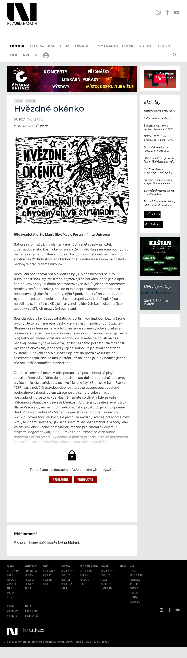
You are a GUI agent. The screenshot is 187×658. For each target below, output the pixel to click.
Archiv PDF (13, 615)
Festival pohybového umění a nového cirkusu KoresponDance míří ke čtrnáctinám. (159, 192)
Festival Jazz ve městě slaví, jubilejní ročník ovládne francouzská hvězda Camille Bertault (159, 203)
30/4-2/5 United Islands (156, 302)
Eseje (10, 588)
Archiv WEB (13, 611)
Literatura (42, 46)
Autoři (134, 588)
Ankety (10, 593)
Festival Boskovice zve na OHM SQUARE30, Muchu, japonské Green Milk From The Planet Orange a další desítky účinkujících (159, 149)
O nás (133, 571)
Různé (145, 46)
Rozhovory (13, 571)
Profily (11, 575)
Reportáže (12, 584)
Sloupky (106, 584)
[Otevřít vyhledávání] (174, 55)
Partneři (135, 601)
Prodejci (135, 579)
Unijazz (134, 597)
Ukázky (29, 584)
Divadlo (84, 46)
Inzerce (134, 584)
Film (64, 46)
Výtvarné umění (115, 46)
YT (176, 12)
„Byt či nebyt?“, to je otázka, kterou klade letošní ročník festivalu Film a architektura (160, 160)
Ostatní (30, 101)
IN (158, 12)
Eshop (164, 46)
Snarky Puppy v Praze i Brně (159, 111)
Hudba (17, 46)
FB (167, 12)
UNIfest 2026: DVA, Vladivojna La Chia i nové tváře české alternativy (158, 138)
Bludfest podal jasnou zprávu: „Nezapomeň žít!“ (158, 127)
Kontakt (134, 593)
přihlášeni (71, 542)
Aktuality (152, 102)
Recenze (11, 579)
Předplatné (85, 479)
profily (29, 575)
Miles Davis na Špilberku (157, 118)
